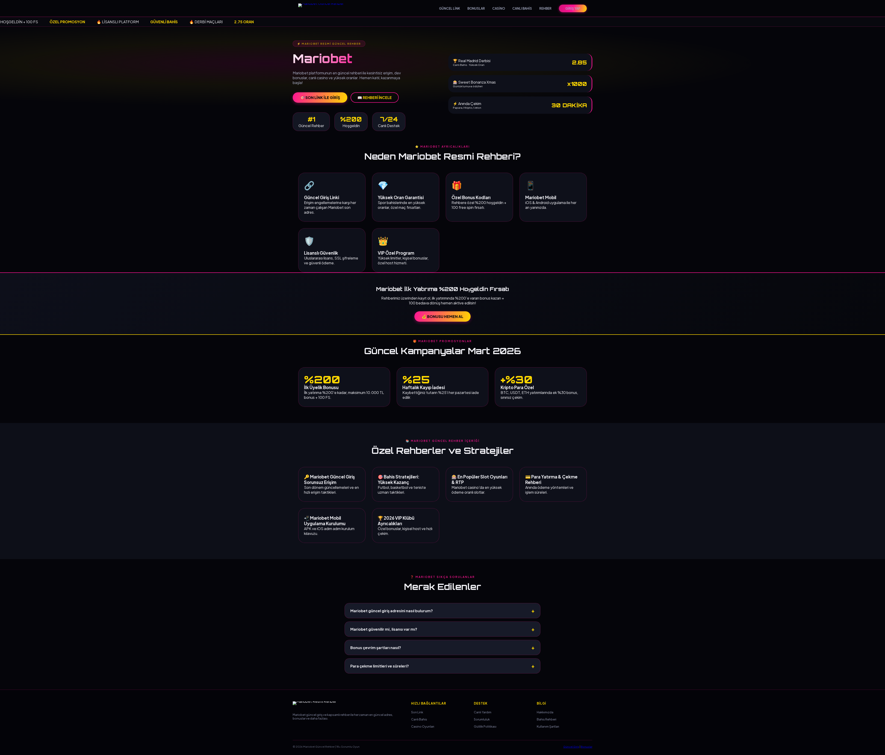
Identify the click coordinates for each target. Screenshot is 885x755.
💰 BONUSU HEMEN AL (442, 316)
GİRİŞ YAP (572, 8)
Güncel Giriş (571, 746)
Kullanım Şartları (548, 726)
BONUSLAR (476, 8)
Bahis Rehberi (546, 719)
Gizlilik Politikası (485, 726)
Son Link (417, 712)
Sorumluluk (482, 719)
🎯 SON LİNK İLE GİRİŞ (320, 97)
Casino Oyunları (422, 726)
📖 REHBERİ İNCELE (374, 97)
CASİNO (498, 8)
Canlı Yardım (482, 712)
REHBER (545, 8)
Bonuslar (586, 746)
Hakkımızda (545, 712)
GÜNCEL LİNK (449, 8)
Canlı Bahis (419, 719)
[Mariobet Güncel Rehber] (323, 8)
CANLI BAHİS (522, 8)
